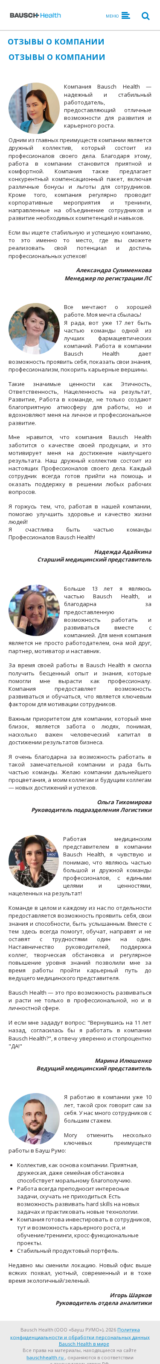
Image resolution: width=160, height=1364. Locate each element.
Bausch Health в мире (84, 1343)
